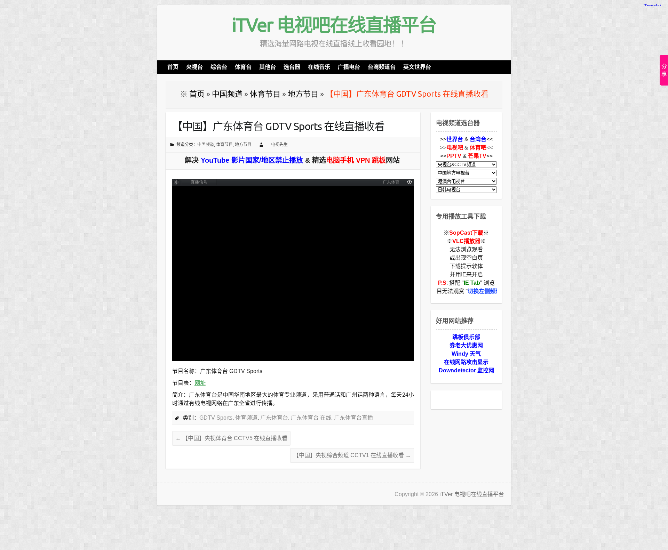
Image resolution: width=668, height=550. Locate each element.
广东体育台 (274, 418)
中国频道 (205, 144)
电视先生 (279, 144)
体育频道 (246, 418)
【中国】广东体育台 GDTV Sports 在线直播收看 (278, 126)
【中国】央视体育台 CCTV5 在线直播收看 (231, 438)
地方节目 (243, 144)
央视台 (194, 67)
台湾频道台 (382, 67)
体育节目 (224, 144)
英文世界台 (417, 67)
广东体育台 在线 (311, 418)
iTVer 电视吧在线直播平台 (334, 24)
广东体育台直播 (353, 418)
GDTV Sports (215, 418)
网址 (200, 383)
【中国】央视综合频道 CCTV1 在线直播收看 (352, 455)
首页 (172, 67)
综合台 (218, 67)
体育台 (243, 67)
